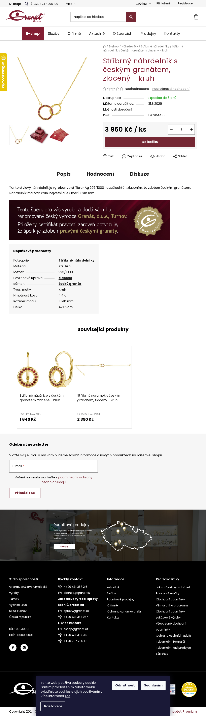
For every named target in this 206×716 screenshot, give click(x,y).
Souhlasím (153, 685)
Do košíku (150, 142)
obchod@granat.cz (77, 593)
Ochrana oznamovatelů (124, 611)
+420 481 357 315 (75, 635)
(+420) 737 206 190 (44, 4)
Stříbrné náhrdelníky (77, 260)
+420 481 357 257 (76, 617)
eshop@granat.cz (76, 629)
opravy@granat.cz (76, 611)
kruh (62, 289)
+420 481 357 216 (75, 587)
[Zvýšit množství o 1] (191, 129)
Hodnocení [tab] (100, 174)
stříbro (65, 266)
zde (67, 696)
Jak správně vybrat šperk (173, 587)
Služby (111, 593)
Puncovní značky (167, 593)
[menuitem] (33, 33)
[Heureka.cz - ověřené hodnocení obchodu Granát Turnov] (186, 689)
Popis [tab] (64, 174)
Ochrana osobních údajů (173, 636)
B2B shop (162, 654)
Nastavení (53, 706)
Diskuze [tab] (139, 174)
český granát (70, 283)
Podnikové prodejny (120, 599)
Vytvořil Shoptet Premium (176, 711)
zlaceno (65, 278)
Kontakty (113, 617)
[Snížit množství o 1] (171, 129)
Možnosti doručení (117, 109)
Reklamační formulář (170, 642)
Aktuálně (113, 587)
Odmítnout (125, 685)
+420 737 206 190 (76, 641)
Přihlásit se (25, 493)
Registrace (185, 3)
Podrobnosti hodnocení (171, 89)
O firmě (112, 605)
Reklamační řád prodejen (173, 648)
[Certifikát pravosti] (89, 219)
